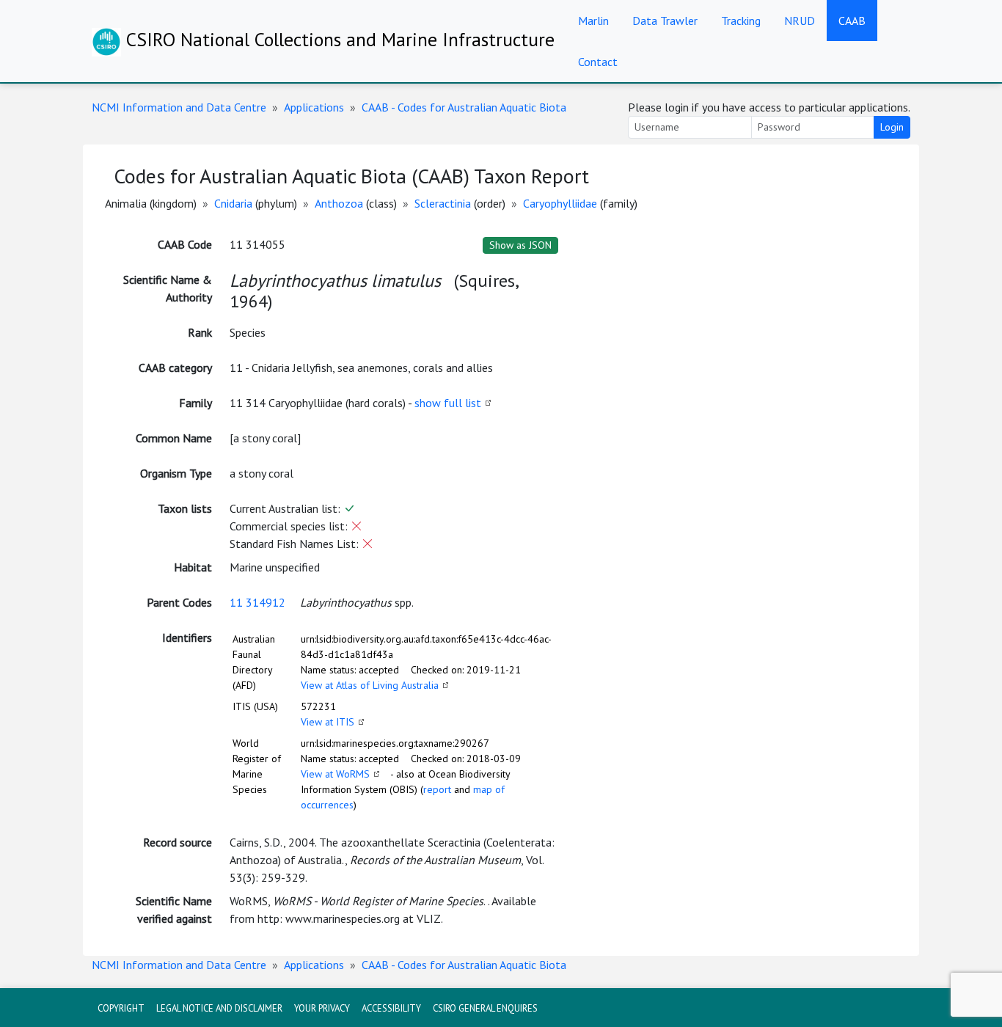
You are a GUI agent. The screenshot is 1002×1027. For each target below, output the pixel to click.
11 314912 (257, 602)
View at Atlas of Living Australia (370, 685)
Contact (598, 61)
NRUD (799, 20)
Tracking (741, 20)
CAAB (852, 20)
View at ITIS (327, 721)
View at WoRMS (335, 774)
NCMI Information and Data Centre (179, 107)
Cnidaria (233, 203)
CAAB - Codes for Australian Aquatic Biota (464, 107)
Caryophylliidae (560, 203)
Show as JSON (520, 245)
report (437, 789)
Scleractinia (442, 203)
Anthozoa (339, 203)
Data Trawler (665, 20)
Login (892, 127)
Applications (314, 107)
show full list (447, 402)
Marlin (593, 20)
